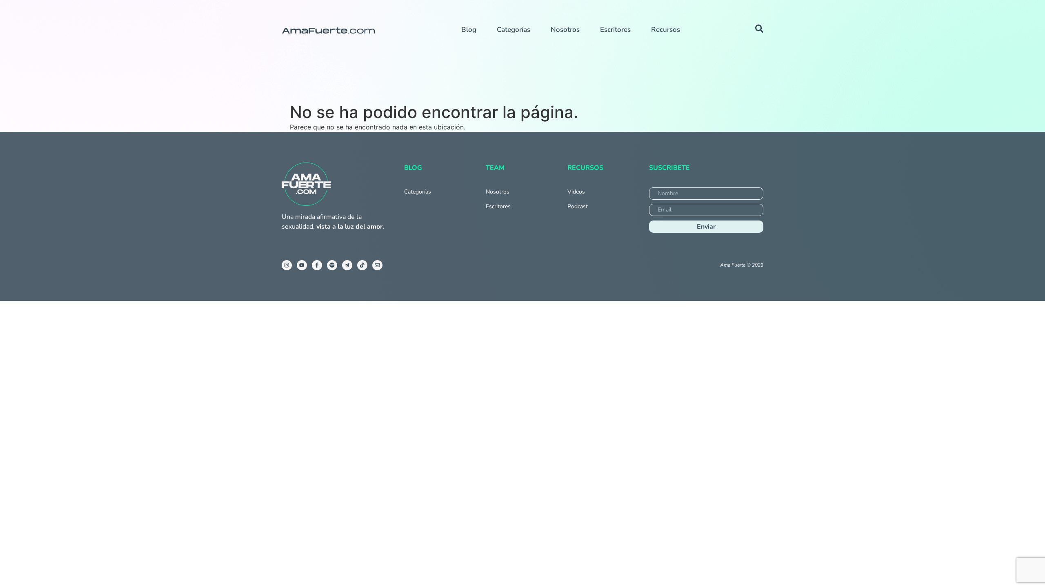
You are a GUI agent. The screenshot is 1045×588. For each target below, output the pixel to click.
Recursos (665, 29)
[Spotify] (332, 265)
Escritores (615, 29)
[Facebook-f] (317, 265)
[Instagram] (287, 265)
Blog (468, 29)
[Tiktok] (362, 265)
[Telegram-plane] (347, 265)
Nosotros (565, 29)
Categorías (513, 29)
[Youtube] (302, 265)
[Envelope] (377, 265)
